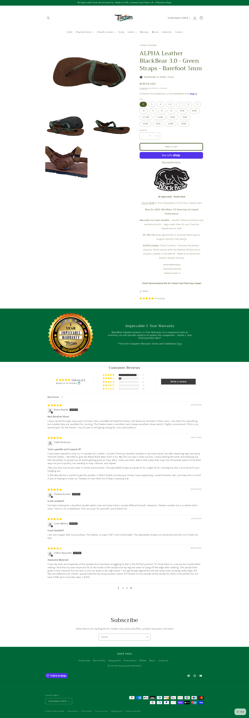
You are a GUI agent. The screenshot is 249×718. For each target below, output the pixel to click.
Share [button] (145, 291)
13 (171, 111)
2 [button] (123, 588)
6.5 (170, 104)
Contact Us (163, 661)
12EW (170, 124)
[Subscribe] (147, 637)
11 (153, 111)
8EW (172, 117)
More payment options (171, 162)
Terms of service (101, 711)
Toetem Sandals (58, 711)
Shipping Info (114, 661)
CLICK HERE (148, 203)
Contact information (133, 711)
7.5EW (160, 117)
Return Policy (99, 661)
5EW (182, 111)
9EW (185, 117)
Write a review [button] (178, 381)
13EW (183, 124)
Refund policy (73, 711)
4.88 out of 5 (78, 380)
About (152, 661)
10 (144, 111)
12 (162, 111)
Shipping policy (117, 711)
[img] (55, 405)
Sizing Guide (84, 661)
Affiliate (142, 661)
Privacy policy (86, 711)
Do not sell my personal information (124, 666)
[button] (48, 18)
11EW (158, 124)
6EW (194, 111)
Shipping (143, 88)
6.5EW (146, 117)
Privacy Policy (130, 661)
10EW (145, 124)
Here (179, 344)
